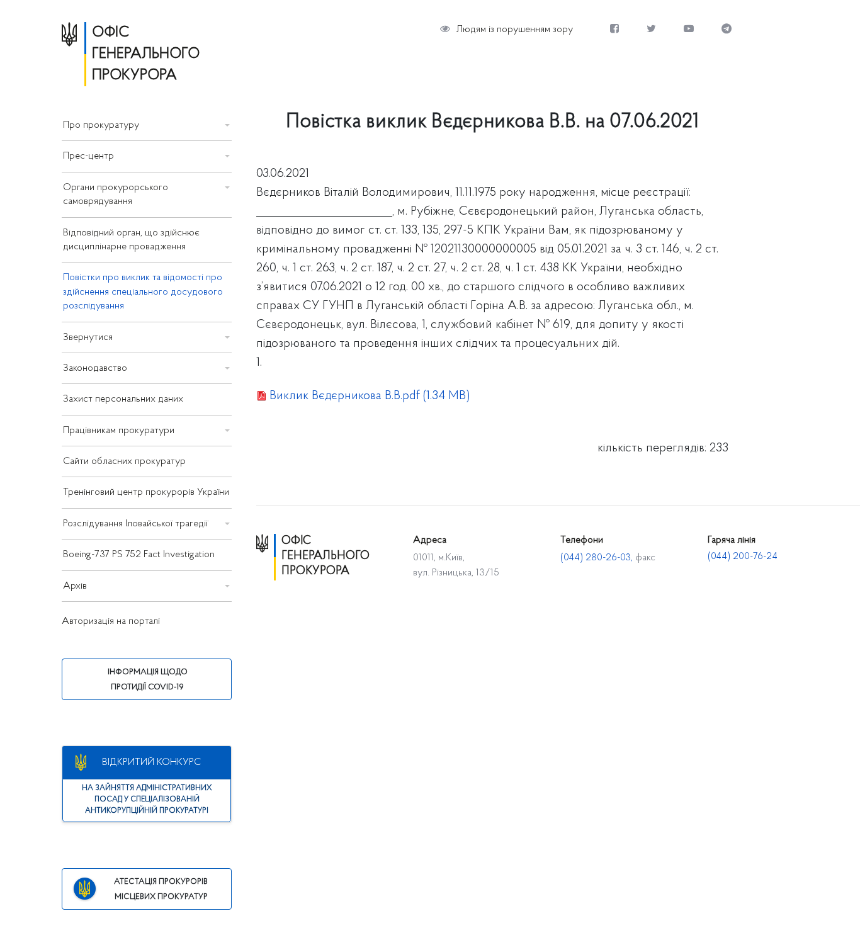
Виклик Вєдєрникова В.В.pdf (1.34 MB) (369, 396)
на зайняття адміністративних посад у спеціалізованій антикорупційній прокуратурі (147, 799)
